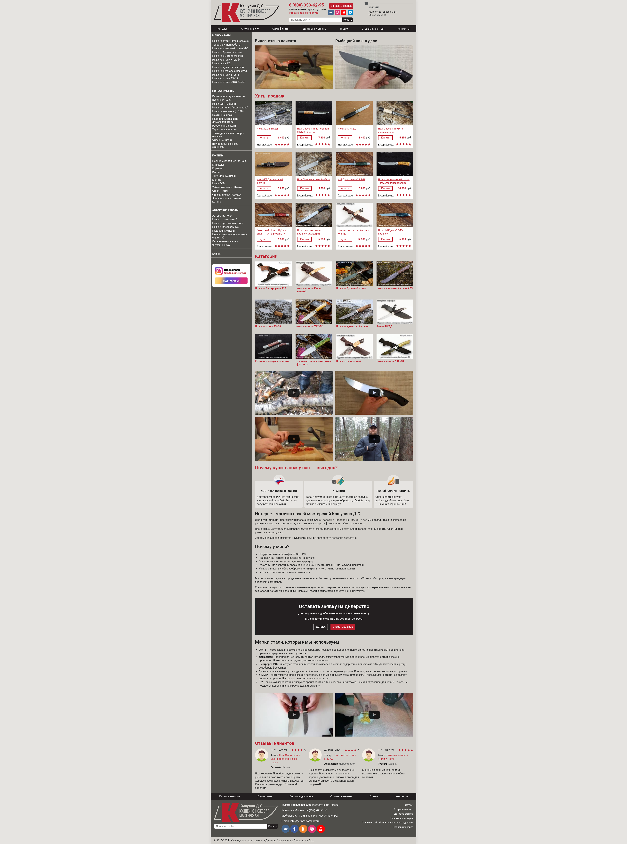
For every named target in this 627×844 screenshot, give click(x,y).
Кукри (216, 172)
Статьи (374, 796)
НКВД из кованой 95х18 (351, 179)
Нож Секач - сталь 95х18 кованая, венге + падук (286, 759)
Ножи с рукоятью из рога (227, 223)
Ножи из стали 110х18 (225, 74)
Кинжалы (218, 164)
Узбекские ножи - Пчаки (227, 187)
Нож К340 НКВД (347, 128)
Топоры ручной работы (226, 44)
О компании (248, 28)
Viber (321, 815)
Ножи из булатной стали (227, 52)
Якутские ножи (221, 245)
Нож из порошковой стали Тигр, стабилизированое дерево (394, 183)
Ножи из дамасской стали (228, 67)
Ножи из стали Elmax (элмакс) (230, 40)
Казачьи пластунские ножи (229, 96)
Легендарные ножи (224, 176)
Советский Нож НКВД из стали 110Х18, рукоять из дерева (271, 234)
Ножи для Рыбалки (224, 103)
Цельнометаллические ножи (229, 160)
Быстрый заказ (264, 144)
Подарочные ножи (223, 230)
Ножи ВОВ (218, 183)
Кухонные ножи (221, 100)
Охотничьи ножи (222, 115)
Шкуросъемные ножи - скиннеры (226, 145)
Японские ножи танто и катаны (226, 200)
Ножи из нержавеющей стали (230, 71)
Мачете (216, 179)
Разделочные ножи (224, 125)
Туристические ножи (224, 129)
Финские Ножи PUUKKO (226, 194)
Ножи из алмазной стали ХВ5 (230, 48)
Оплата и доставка (301, 796)
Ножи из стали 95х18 (225, 78)
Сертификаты (280, 28)
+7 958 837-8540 (307, 815)
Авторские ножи (222, 215)
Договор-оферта (403, 813)
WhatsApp (331, 815)
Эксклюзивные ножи (225, 241)
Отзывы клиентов (373, 28)
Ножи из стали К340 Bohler (228, 82)
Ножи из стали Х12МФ (226, 59)
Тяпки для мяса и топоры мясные (228, 135)
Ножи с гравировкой (224, 219)
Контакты (403, 28)
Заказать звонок (341, 5)
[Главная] (246, 12)
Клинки (216, 253)
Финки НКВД (220, 191)
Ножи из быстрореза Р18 (227, 55)
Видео (344, 28)
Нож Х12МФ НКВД (267, 128)
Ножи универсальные (225, 226)
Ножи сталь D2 (221, 63)
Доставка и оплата (314, 28)
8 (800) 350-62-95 (306, 5)
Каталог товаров (229, 796)
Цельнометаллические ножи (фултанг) (229, 236)
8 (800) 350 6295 (343, 626)
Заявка (320, 626)
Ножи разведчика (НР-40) (228, 111)
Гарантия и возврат (401, 818)
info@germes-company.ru (304, 12)
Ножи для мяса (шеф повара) (230, 107)
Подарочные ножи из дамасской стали (225, 120)
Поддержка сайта (403, 827)
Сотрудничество (403, 809)
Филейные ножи (222, 140)
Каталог (222, 28)
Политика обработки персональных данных (387, 822)
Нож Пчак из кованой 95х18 (313, 179)
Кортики (217, 168)
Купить (264, 137)
